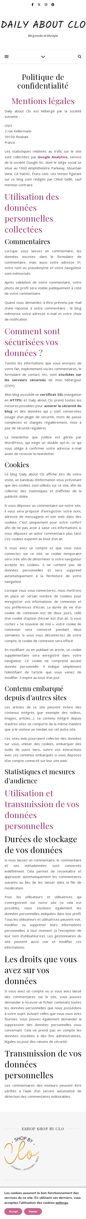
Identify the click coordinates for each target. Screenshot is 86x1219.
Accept (13, 1211)
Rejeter (33, 1211)
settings (61, 1202)
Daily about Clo (43, 25)
